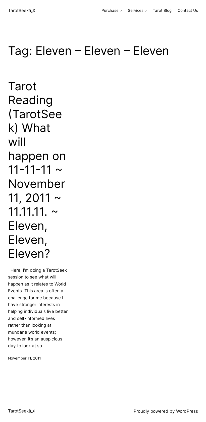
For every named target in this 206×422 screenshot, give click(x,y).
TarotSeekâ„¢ (21, 10)
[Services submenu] (145, 11)
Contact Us (188, 10)
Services (135, 10)
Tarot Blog (162, 10)
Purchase (110, 10)
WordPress (187, 411)
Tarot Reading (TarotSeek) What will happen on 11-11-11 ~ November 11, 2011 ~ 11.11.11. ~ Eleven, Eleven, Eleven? (37, 170)
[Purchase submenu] (121, 11)
